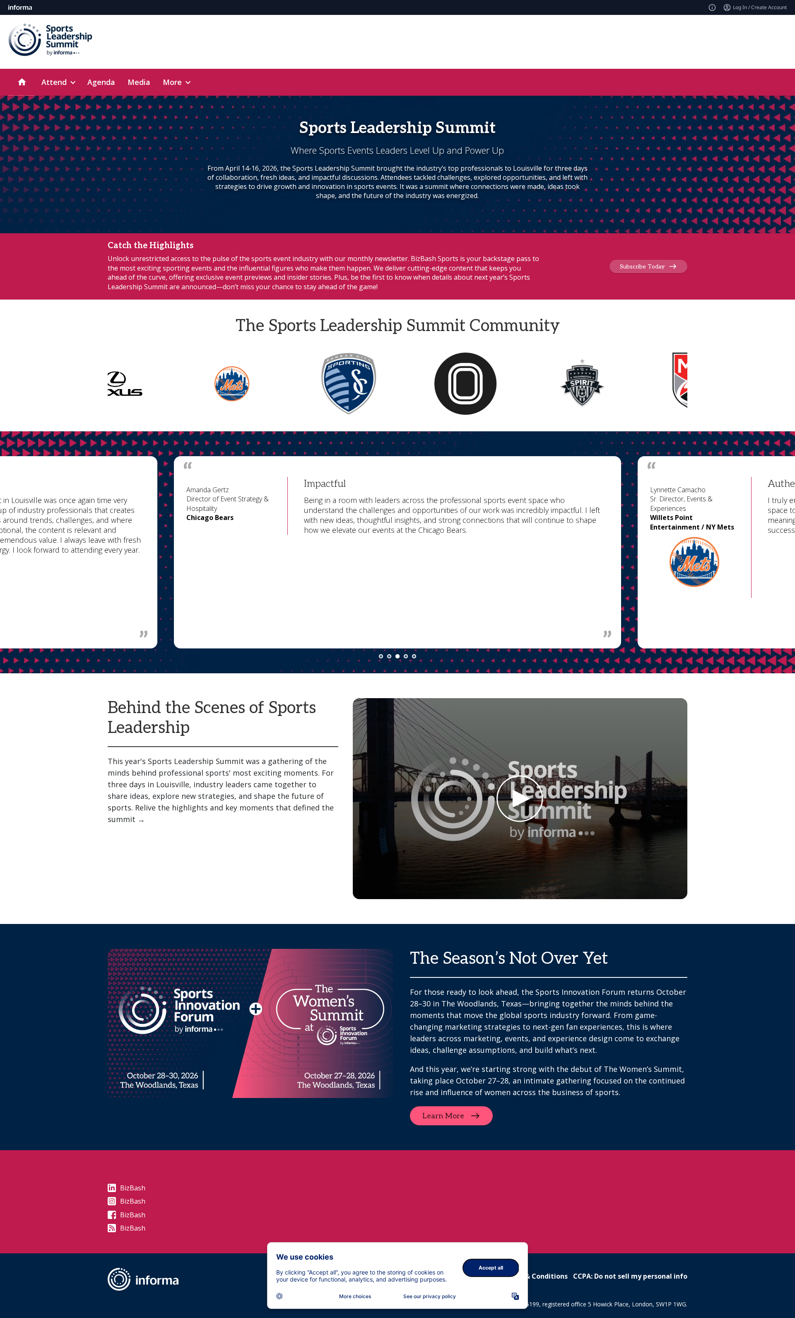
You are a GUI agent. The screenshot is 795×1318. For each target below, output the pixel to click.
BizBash (132, 1187)
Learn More (443, 1115)
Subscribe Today (642, 266)
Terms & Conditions (535, 1276)
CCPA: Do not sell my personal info (630, 1276)
